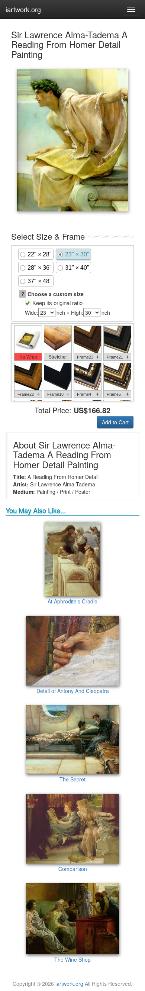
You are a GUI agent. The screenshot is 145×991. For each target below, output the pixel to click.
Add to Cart (115, 422)
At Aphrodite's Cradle (72, 601)
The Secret (72, 779)
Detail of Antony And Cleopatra (72, 690)
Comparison (72, 868)
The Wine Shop (72, 959)
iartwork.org (23, 9)
